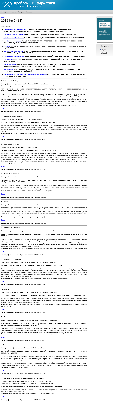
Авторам (21, 12)
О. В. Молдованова (10, 64)
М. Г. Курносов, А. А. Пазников (13, 51)
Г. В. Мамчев (8, 59)
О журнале (5, 12)
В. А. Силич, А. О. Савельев (13, 41)
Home (2, 17)
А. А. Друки (7, 46)
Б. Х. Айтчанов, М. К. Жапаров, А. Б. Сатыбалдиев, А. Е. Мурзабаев (25, 74)
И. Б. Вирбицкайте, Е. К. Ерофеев (14, 34)
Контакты (29, 12)
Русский (104, 53)
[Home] (28, 4)
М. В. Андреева (8, 69)
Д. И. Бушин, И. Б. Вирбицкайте (14, 38)
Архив (14, 12)
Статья (3, 108)
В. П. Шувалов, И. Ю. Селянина (14, 56)
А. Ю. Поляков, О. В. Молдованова (15, 29)
